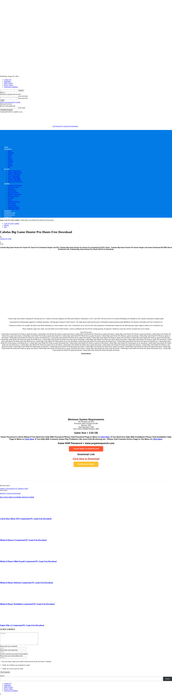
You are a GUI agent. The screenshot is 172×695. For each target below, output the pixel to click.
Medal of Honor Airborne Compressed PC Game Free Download (26, 583)
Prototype (11, 198)
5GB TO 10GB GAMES (14, 178)
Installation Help (9, 213)
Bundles (6, 184)
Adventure (11, 153)
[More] (32, 476)
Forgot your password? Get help (10, 102)
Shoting (10, 160)
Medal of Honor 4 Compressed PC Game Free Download (23, 540)
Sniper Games (12, 203)
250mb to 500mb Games (15, 173)
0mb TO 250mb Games (14, 171)
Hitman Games (12, 191)
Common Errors (9, 215)
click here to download (86, 449)
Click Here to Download (86, 458)
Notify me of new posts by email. (12, 669)
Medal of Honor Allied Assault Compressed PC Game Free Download (28, 561)
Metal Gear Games (13, 196)
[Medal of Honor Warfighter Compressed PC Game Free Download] (11, 600)
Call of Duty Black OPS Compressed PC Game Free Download (25, 519)
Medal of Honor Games (14, 194)
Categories (8, 149)
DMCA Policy (8, 83)
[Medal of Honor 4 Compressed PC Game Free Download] (11, 536)
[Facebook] (3, 476)
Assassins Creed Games (15, 185)
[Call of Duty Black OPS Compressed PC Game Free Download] (11, 515)
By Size (6, 169)
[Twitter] (10, 476)
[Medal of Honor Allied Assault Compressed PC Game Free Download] (11, 557)
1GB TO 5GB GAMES (14, 176)
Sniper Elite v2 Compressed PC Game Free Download (22, 625)
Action (10, 151)
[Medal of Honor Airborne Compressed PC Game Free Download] (11, 579)
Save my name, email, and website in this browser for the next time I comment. (26, 661)
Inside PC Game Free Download (10, 493)
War (9, 167)
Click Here (105, 437)
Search (2, 676)
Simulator (11, 162)
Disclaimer (7, 81)
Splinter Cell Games (13, 207)
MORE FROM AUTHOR (25, 497)
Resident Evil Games (14, 201)
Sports (10, 163)
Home (6, 147)
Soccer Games (12, 205)
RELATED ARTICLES (8, 497)
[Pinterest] (17, 476)
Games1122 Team (5, 239)
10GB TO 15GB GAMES (14, 180)
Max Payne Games (13, 193)
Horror (10, 156)
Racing (10, 158)
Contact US (7, 80)
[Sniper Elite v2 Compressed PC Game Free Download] (11, 621)
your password (23, 98)
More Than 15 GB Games (15, 182)
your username (23, 96)
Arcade (10, 154)
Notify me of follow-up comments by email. (16, 665)
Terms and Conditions (11, 87)
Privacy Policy (8, 85)
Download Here (86, 464)
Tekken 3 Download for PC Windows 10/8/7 (14, 488)
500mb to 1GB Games (14, 174)
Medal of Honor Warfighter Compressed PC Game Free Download (27, 604)
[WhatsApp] (25, 476)
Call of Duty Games (13, 187)
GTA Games (11, 189)
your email (21, 108)
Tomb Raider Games (13, 209)
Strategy (10, 165)
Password (7, 211)
